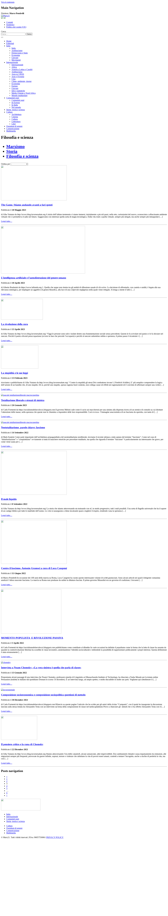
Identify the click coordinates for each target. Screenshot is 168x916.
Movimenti (16, 60)
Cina (13, 79)
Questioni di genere (14, 126)
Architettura (16, 114)
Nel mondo (16, 107)
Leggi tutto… (6, 221)
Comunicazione (12, 128)
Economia (16, 55)
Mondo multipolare (19, 95)
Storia (11, 151)
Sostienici (10, 25)
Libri (14, 124)
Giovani (15, 58)
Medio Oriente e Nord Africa (24, 93)
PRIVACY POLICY (55, 837)
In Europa (16, 102)
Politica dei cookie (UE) (16, 27)
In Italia (15, 105)
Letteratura (16, 121)
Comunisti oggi (12, 98)
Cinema (15, 117)
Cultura (9, 112)
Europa (15, 86)
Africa (14, 67)
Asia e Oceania (18, 76)
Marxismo (15, 146)
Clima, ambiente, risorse (22, 81)
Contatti (9, 22)
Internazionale (12, 62)
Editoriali (10, 43)
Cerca (3, 31)
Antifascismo (17, 50)
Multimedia (11, 131)
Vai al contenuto (7, 2)
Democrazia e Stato (20, 53)
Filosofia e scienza (22, 156)
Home (8, 41)
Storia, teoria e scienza (15, 110)
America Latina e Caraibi (22, 69)
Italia (8, 46)
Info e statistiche (18, 91)
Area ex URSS (18, 74)
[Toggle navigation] (2, 37)
